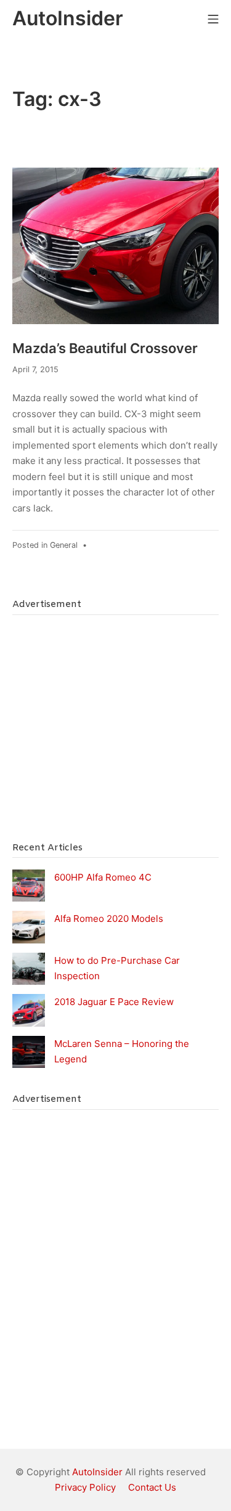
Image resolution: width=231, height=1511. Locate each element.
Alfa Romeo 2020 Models (108, 918)
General (64, 545)
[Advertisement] (104, 735)
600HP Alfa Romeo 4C (103, 877)
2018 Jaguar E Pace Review (114, 1002)
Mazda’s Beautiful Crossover (105, 348)
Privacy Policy (85, 1487)
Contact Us (152, 1487)
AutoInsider (97, 1472)
